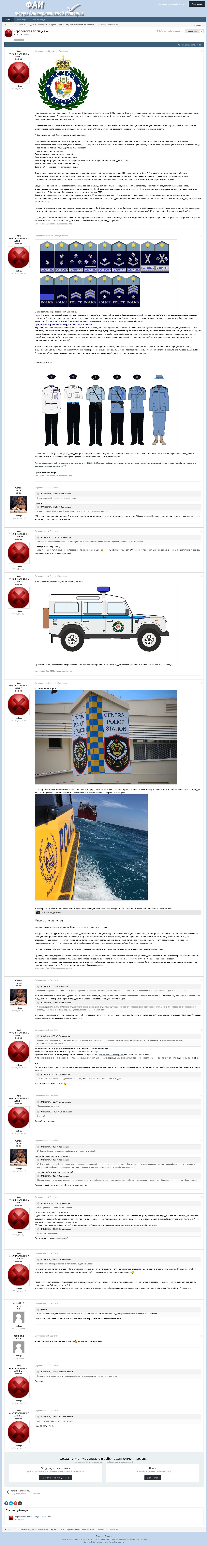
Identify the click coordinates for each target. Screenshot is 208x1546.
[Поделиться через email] (20, 1503)
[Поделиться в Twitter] (11, 1503)
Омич (62, 537)
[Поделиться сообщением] (201, 51)
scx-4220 (62, 1371)
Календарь (21, 19)
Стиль (108, 1536)
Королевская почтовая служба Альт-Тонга (33, 1516)
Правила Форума (39, 19)
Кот (62, 493)
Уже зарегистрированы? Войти (171, 4)
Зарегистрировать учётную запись (55, 1477)
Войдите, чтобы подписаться (171, 31)
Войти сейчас (152, 1477)
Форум (8, 19)
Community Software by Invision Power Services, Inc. (104, 1542)
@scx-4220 (92, 462)
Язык (98, 1536)
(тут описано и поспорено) (111, 1054)
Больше (198, 24)
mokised (62, 1416)
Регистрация (197, 4)
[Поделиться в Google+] (15, 1503)
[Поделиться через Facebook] (6, 1503)
